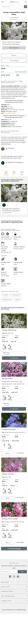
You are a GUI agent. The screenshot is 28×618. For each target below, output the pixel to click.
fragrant (14, 113)
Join (22, 571)
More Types (21, 175)
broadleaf (5, 295)
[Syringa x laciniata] (14, 432)
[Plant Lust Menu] (2, 2)
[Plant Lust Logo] (14, 2)
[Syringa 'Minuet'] (14, 477)
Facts (14, 174)
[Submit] (25, 6)
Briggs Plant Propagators (12, 209)
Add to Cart (15, 358)
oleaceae (10, 106)
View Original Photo (7, 212)
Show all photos (14, 48)
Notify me (14, 55)
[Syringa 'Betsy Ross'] (14, 335)
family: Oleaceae (7, 299)
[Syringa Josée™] (14, 384)
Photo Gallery (6, 175)
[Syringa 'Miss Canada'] (14, 521)
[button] (22, 6)
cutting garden (7, 113)
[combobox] (14, 353)
